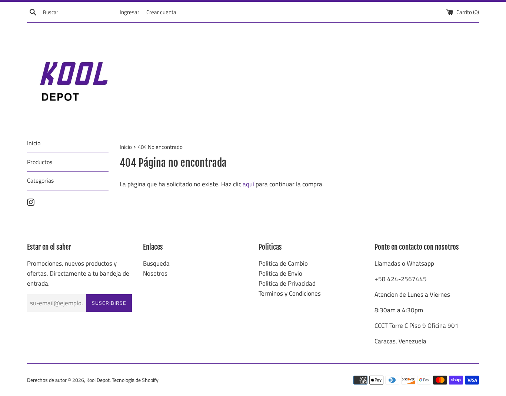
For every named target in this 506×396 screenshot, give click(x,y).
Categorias (40, 180)
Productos (39, 161)
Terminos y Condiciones (290, 293)
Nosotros (155, 273)
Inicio (33, 143)
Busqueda (156, 263)
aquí (248, 184)
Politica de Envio (280, 273)
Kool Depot (98, 380)
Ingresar (129, 12)
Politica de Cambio (283, 263)
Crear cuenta (161, 12)
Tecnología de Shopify (135, 380)
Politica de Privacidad (287, 283)
